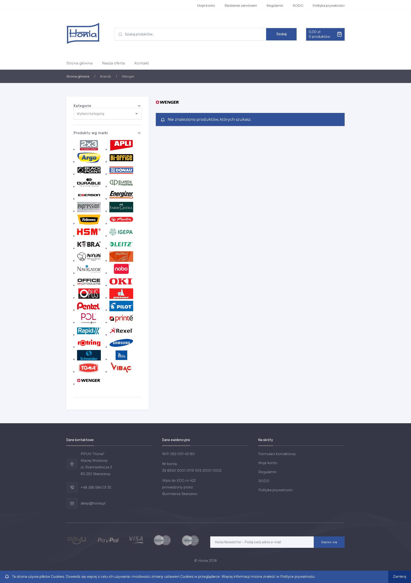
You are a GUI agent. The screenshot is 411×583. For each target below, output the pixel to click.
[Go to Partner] (121, 298)
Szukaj (281, 34)
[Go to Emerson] (89, 199)
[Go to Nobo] (121, 273)
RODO (298, 5)
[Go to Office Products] (89, 285)
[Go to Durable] (89, 186)
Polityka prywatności (329, 5)
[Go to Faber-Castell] (121, 211)
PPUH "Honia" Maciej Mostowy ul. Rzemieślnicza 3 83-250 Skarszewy (96, 464)
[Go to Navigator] (89, 273)
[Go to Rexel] (121, 335)
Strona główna (79, 63)
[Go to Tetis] (121, 359)
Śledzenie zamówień (241, 5)
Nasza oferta (113, 63)
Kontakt (141, 63)
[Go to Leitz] (121, 248)
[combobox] (107, 113)
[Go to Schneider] (89, 359)
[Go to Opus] (89, 298)
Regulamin (275, 5)
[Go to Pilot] (121, 310)
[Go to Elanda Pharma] (121, 186)
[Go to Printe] (121, 322)
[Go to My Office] (121, 260)
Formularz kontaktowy (277, 454)
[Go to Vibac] (121, 371)
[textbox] (107, 114)
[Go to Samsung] (121, 347)
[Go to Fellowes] (89, 223)
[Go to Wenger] (89, 384)
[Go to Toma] (89, 371)
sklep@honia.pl (93, 503)
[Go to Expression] (89, 211)
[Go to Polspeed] (89, 322)
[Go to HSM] (89, 236)
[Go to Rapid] (89, 335)
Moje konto (206, 5)
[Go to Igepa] (121, 236)
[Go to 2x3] (89, 149)
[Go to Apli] (121, 149)
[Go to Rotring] (89, 347)
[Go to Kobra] (89, 248)
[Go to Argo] (89, 162)
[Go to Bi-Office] (121, 162)
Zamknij (399, 576)
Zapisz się (329, 542)
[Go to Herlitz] (121, 223)
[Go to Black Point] (89, 174)
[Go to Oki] (121, 285)
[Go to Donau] (121, 174)
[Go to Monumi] (89, 260)
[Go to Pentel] (89, 310)
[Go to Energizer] (121, 199)
